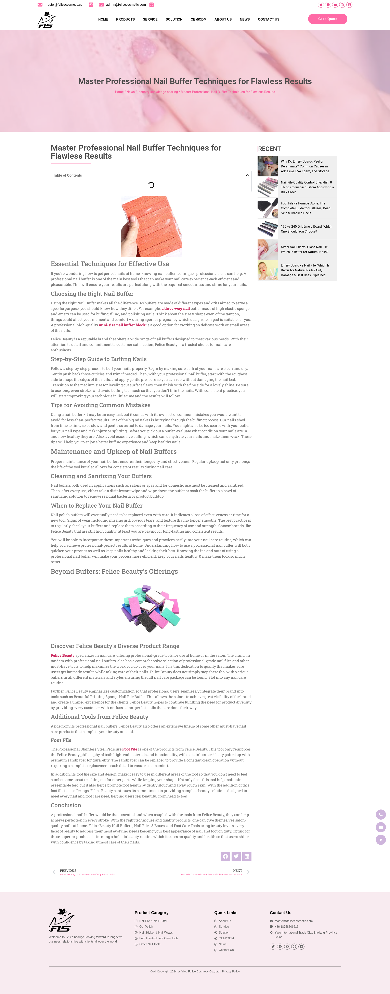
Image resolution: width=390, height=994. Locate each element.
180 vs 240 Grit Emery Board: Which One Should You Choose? (306, 229)
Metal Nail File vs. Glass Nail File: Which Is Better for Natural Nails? (304, 249)
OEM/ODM (198, 19)
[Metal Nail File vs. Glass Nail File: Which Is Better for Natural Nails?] (268, 249)
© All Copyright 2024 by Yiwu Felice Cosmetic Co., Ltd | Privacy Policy (195, 971)
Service (150, 19)
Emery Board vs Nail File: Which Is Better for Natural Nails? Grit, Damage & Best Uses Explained (305, 270)
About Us (223, 19)
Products (125, 19)
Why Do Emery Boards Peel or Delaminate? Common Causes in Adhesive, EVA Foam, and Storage (305, 166)
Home (103, 19)
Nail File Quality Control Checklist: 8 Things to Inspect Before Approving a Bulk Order (307, 187)
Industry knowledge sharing (158, 92)
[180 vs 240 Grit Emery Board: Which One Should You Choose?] (268, 229)
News (245, 19)
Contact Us (269, 19)
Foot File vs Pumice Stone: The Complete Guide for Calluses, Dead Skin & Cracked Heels (305, 208)
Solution (174, 19)
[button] (247, 175)
